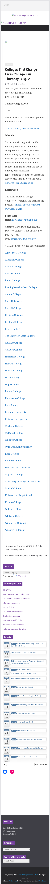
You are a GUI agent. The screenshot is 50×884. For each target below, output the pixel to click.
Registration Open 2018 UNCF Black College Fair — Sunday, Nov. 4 (25, 548)
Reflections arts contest (13, 624)
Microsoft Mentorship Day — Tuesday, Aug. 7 (24, 555)
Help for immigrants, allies (14, 629)
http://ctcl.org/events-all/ (24, 219)
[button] (5, 764)
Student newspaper (11, 616)
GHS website (8, 607)
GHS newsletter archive (13, 611)
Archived (9, 64)
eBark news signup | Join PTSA (16, 594)
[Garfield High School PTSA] (13, 23)
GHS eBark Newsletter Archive (16, 598)
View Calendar (40, 764)
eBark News (21, 84)
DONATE (7, 590)
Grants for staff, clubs (12, 620)
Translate (22, 576)
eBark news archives (11, 603)
